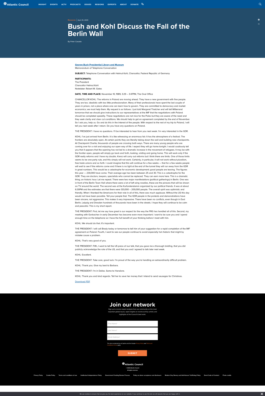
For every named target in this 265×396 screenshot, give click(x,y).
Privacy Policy (140, 343)
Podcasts (75, 4)
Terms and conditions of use (68, 375)
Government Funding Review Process (117, 375)
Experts (112, 4)
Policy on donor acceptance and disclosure (147, 375)
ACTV (63, 4)
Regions (99, 4)
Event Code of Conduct (211, 375)
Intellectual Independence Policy (91, 375)
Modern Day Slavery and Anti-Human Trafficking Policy (183, 375)
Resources (72, 20)
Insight (42, 4)
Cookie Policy (50, 375)
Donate (135, 4)
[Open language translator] (142, 4)
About (123, 4)
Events (54, 4)
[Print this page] (258, 19)
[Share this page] (258, 24)
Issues (87, 4)
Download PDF (82, 281)
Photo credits (227, 375)
